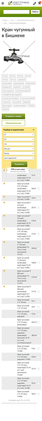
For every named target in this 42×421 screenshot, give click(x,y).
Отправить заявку (13, 116)
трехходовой (7, 91)
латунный (16, 102)
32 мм (27, 76)
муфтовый (30, 83)
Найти (35, 11)
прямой (17, 87)
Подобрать (19, 164)
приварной (6, 87)
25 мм (20, 76)
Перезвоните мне (13, 123)
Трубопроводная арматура (26, 20)
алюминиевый (19, 105)
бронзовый (6, 105)
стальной (6, 102)
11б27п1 (5, 109)
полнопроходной (23, 91)
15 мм (4, 76)
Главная (4, 20)
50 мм (12, 79)
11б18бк (31, 105)
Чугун (12, 20)
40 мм (4, 79)
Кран (5, 23)
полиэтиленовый (27, 98)
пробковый (6, 83)
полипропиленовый (10, 98)
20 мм (12, 76)
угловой (26, 87)
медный (26, 102)
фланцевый (18, 83)
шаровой (21, 79)
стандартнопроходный (11, 94)
